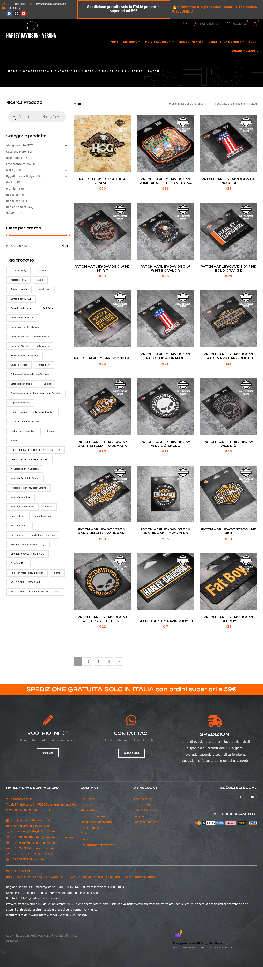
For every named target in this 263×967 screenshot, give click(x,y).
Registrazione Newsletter (98, 845)
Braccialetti (44, 365)
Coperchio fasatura (20, 402)
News (84, 839)
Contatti (86, 805)
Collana (47, 383)
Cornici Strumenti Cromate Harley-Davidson (32, 412)
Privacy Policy (89, 810)
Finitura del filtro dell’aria (23, 431)
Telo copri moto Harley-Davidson (27, 572)
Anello (40, 279)
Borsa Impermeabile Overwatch (26, 327)
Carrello (138, 816)
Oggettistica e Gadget (46, 71)
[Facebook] (9, 13)
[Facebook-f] (229, 797)
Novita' (48, 506)
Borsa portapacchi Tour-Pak (24, 355)
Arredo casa (44, 289)
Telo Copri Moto (18, 563)
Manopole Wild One (20, 497)
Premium (12, 189)
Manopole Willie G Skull (22, 506)
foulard (50, 431)
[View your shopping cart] (255, 24)
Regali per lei (15, 195)
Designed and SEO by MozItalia (197, 943)
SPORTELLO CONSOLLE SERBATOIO (27, 554)
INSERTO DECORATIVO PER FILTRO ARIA (29, 459)
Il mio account (142, 799)
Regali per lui (15, 201)
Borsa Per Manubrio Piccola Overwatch (30, 346)
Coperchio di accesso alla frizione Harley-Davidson (36, 393)
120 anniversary (18, 270)
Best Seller (48, 308)
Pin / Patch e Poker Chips (100, 71)
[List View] (75, 104)
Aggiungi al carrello (102, 167)
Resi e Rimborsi (91, 828)
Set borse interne (19, 525)
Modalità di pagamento (96, 822)
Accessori (42, 270)
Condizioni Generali (93, 816)
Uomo (57, 572)
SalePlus (12, 213)
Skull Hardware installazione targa (28, 544)
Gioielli (14, 440)
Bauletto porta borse (21, 308)
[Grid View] (79, 104)
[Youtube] (24, 13)
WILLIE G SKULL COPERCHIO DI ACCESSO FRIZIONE (35, 591)
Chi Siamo (87, 799)
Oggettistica (17, 516)
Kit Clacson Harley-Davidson (25, 468)
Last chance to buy (18, 164)
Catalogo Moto (16, 152)
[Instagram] (16, 13)
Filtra (65, 245)
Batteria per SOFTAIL (21, 298)
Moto (9, 170)
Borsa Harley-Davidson (22, 317)
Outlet (10, 182)
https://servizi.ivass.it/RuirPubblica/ (63, 915)
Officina (86, 833)
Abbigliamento (16, 145)
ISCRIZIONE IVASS (18, 871)
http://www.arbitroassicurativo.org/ (151, 904)
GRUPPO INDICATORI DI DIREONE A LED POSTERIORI (35, 450)
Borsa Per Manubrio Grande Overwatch (30, 336)
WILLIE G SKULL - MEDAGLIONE (25, 582)
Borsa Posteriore (19, 365)
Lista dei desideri (145, 810)
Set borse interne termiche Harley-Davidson (33, 535)
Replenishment (16, 207)
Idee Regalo (14, 158)
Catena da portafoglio (21, 383)
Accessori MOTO (18, 279)
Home (13, 71)
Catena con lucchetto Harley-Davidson (30, 374)
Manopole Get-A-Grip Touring (25, 478)
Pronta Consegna (42, 516)
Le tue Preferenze (145, 805)
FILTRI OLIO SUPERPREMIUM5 (25, 421)
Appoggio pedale (19, 289)
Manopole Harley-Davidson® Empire (28, 487)
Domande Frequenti (146, 822)
